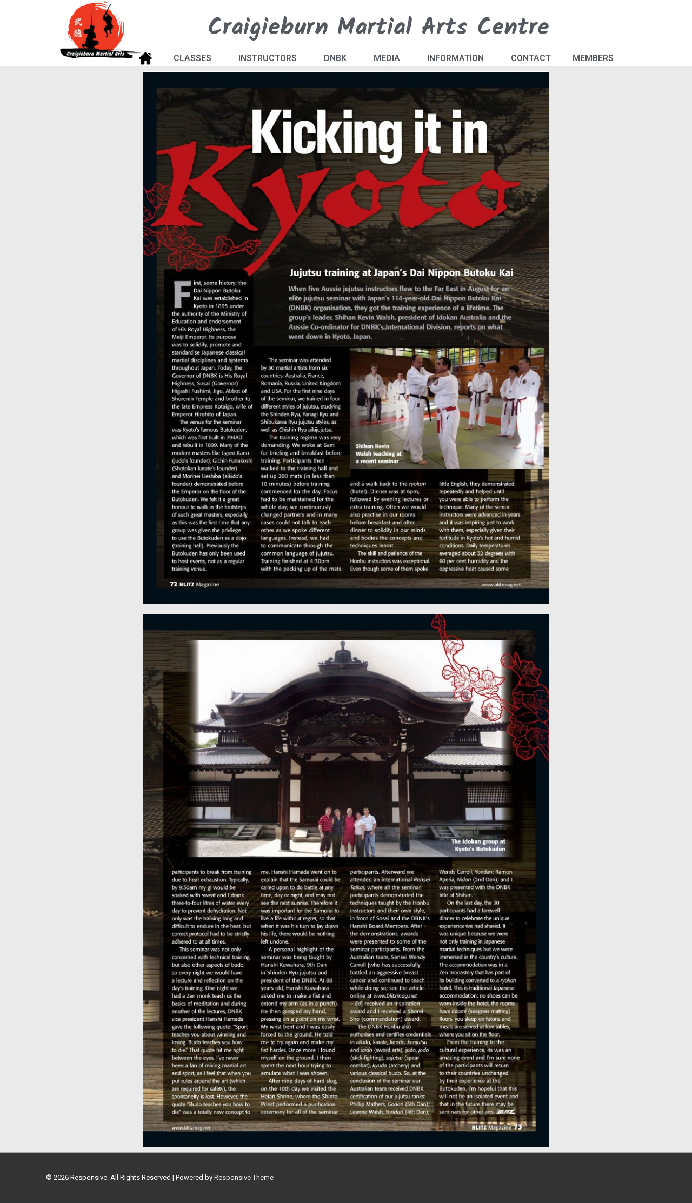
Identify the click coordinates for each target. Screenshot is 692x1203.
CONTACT (531, 58)
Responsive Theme (244, 1177)
